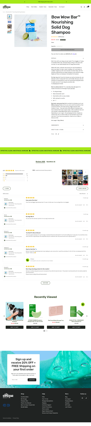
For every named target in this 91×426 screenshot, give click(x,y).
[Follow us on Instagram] (82, 398)
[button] (57, 36)
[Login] (84, 7)
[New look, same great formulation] (9, 21)
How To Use (45, 399)
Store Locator (45, 409)
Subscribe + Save (53, 7)
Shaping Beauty (69, 401)
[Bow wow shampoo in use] (9, 26)
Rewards (67, 403)
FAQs (43, 397)
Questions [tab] (50, 162)
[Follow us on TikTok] (86, 398)
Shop (28, 7)
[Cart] (87, 7)
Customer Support (46, 405)
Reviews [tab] (40, 162)
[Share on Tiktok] (58, 134)
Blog (66, 397)
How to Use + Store (57, 129)
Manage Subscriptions (47, 401)
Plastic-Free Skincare (26, 403)
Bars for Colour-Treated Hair (28, 405)
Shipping (44, 403)
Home (4, 11)
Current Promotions (47, 407)
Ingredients (55, 125)
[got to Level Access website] (6, 404)
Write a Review (83, 189)
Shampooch (56, 83)
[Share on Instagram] (56, 134)
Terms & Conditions (7, 418)
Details (53, 58)
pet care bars (71, 88)
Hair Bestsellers (25, 397)
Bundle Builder (24, 407)
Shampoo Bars (24, 401)
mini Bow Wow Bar (71, 87)
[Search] (81, 7)
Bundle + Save (42, 7)
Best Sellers (34, 7)
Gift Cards (67, 405)
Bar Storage (24, 399)
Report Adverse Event (47, 411)
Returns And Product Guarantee (50, 413)
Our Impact (62, 7)
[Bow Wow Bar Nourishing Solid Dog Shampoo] (9, 16)
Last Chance (68, 407)
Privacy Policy (16, 418)
